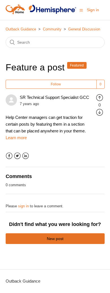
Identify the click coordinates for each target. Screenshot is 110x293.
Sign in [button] (93, 10)
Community (52, 29)
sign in (23, 206)
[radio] (99, 97)
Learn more (16, 137)
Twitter (17, 155)
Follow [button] (56, 84)
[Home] (15, 12)
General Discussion (84, 29)
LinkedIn (25, 155)
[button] (81, 10)
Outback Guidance (21, 29)
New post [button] (55, 238)
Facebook (9, 155)
